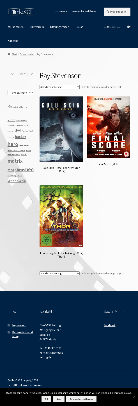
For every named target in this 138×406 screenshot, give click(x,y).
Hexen (26, 145)
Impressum (62, 11)
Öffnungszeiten (59, 27)
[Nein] (133, 397)
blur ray (11, 131)
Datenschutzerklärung (84, 11)
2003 (11, 119)
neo (29, 169)
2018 (18, 120)
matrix (15, 160)
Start (14, 54)
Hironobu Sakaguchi (16, 150)
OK (46, 399)
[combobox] (21, 92)
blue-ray (19, 125)
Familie (25, 131)
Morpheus (16, 169)
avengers (11, 125)
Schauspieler (27, 54)
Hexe (21, 145)
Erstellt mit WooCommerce (25, 385)
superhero (17, 176)
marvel (24, 155)
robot (10, 176)
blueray (27, 125)
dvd (18, 130)
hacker (20, 136)
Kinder (17, 155)
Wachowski (17, 180)
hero (13, 144)
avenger (23, 120)
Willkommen (16, 27)
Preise (79, 27)
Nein (58, 399)
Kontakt (13, 40)
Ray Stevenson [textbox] (20, 92)
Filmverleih (37, 27)
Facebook (109, 325)
